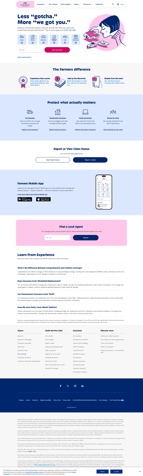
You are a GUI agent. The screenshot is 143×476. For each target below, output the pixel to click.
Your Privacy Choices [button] (117, 400)
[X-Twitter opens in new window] (68, 386)
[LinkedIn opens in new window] (82, 386)
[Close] (140, 471)
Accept (116, 471)
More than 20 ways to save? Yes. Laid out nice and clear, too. (77, 83)
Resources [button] (88, 4)
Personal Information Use (33, 472)
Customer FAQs (23, 350)
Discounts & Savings (51, 368)
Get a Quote (53, 4)
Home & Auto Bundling (80, 343)
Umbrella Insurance (79, 354)
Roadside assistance (51, 357)
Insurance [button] (41, 4)
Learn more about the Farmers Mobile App (32, 194)
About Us (20, 336)
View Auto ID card (51, 361)
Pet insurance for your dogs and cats (112, 339)
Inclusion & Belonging (24, 339)
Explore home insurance (57, 130)
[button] (113, 3)
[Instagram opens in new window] (75, 386)
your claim (74, 154)
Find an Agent (66, 4)
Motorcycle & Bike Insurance (110, 336)
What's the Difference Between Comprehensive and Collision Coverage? (50, 268)
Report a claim (49, 343)
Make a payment (50, 350)
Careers (28, 400)
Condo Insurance (78, 350)
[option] (22, 39)
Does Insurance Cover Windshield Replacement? (39, 281)
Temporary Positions (24, 357)
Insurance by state (79, 365)
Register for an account (52, 354)
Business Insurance (79, 361)
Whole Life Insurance (107, 347)
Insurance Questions (79, 368)
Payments (99, 4)
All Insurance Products (80, 372)
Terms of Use (57, 400)
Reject (103, 471)
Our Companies (103, 400)
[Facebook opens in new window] (60, 386)
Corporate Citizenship (24, 343)
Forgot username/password (54, 347)
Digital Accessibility (45, 400)
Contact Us (35, 400)
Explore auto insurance (30, 130)
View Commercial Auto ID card (54, 365)
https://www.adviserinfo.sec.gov (44, 465)
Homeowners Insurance (80, 339)
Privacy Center (67, 400)
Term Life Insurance (107, 343)
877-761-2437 (71, 30)
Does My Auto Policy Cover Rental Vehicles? (37, 307)
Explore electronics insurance (85, 130)
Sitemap (21, 400)
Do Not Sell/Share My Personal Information (85, 400)
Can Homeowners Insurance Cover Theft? (36, 294)
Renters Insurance (78, 347)
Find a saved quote (24, 57)
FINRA (30, 451)
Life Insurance (77, 357)
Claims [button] (77, 4)
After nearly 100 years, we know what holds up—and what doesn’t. (39, 83)
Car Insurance (77, 336)
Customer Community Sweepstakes (29, 361)
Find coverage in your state (113, 130)
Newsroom (21, 347)
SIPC (34, 451)
